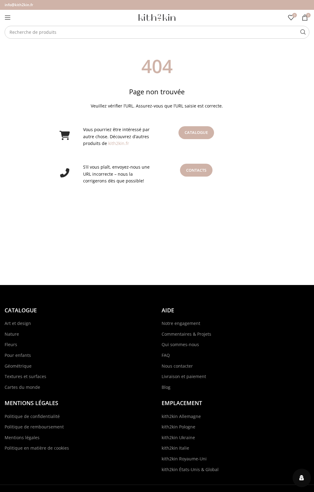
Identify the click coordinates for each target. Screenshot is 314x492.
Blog (166, 387)
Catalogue (196, 132)
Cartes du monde (22, 387)
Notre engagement (181, 323)
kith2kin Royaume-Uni (184, 459)
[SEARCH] (303, 32)
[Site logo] (157, 17)
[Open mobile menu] (8, 17)
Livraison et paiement (184, 376)
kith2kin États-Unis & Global (190, 469)
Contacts (196, 170)
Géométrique (18, 366)
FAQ (166, 355)
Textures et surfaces (25, 376)
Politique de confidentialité (32, 416)
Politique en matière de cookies (37, 448)
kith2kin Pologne (178, 427)
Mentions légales (22, 437)
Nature (12, 334)
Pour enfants (18, 355)
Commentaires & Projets (186, 334)
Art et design (18, 323)
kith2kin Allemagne (181, 416)
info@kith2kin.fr (19, 4)
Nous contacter (177, 366)
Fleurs (11, 344)
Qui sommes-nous (180, 344)
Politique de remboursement (34, 427)
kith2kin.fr (118, 143)
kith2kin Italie (175, 448)
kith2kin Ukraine (178, 437)
